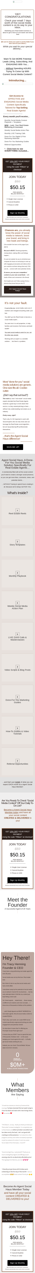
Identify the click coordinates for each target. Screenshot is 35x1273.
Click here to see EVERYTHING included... (17, 150)
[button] (17, 150)
